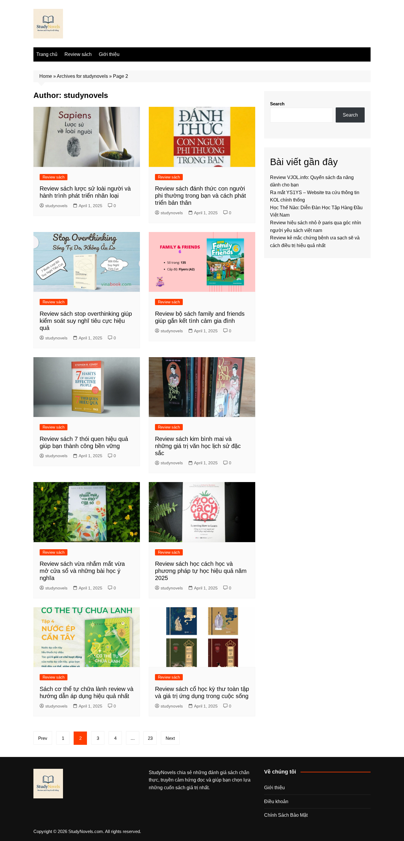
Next (170, 738)
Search (277, 103)
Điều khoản (276, 801)
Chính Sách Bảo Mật (286, 815)
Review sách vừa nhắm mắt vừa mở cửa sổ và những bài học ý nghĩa (82, 570)
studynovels (56, 205)
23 (150, 738)
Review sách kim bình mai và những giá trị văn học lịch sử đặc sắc (198, 446)
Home (45, 76)
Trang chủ (46, 54)
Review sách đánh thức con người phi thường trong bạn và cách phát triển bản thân (200, 195)
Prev (42, 738)
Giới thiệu (109, 54)
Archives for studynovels (82, 76)
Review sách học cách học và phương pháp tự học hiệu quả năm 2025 (201, 570)
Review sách (78, 54)
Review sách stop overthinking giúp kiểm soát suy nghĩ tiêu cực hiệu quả (86, 320)
